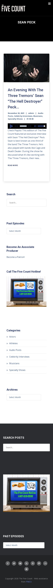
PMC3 (28, 581)
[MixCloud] (45, 563)
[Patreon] (39, 563)
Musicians (37, 116)
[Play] (12, 126)
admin (31, 113)
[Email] (26, 569)
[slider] (41, 127)
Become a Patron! (15, 257)
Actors (12, 336)
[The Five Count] (14, 8)
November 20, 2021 (16, 113)
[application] (27, 126)
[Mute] (35, 126)
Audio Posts (15, 350)
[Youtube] (20, 563)
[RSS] (26, 563)
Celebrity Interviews (23, 116)
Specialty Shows (15, 119)
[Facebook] (8, 563)
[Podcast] (33, 563)
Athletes (13, 343)
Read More (13, 165)
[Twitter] (14, 563)
